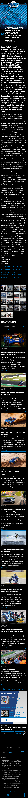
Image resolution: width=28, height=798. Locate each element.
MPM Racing (17, 275)
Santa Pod (6, 280)
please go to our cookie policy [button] (10, 787)
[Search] (24, 2)
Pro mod (16, 277)
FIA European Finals (9, 272)
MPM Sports (6, 277)
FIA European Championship (11, 269)
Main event (6, 275)
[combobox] (13, 330)
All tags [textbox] (7, 330)
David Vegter (7, 267)
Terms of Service (8, 752)
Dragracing (18, 267)
